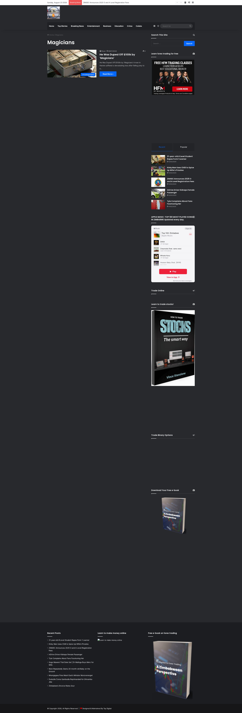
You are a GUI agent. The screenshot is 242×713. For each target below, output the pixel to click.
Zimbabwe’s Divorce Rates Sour (62, 686)
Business (107, 26)
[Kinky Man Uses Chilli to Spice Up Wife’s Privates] (158, 171)
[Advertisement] (146, 13)
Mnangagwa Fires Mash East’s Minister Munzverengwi (71, 675)
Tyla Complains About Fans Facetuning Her (179, 202)
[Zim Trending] (53, 12)
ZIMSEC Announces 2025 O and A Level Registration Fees (180, 180)
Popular (183, 147)
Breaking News (77, 26)
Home (51, 26)
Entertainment (93, 26)
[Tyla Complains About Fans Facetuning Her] (158, 204)
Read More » (108, 74)
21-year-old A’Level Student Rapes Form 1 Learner (180, 157)
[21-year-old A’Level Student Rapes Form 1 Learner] (158, 160)
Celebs (139, 26)
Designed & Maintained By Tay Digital (96, 708)
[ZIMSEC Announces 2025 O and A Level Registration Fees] (158, 182)
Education (119, 26)
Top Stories (62, 26)
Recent (162, 147)
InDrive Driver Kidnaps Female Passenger (99, 3)
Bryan (103, 51)
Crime (129, 26)
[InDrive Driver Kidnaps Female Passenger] (158, 193)
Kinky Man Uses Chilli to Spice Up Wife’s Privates (180, 168)
